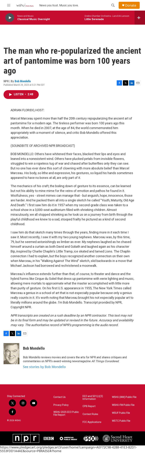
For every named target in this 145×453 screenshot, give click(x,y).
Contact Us (59, 397)
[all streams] (140, 18)
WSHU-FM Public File (123, 405)
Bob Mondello (23, 81)
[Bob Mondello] (11, 353)
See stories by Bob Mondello (44, 367)
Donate (130, 5)
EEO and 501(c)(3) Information (93, 397)
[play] (10, 18)
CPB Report (89, 406)
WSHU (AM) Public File (124, 397)
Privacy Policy (61, 405)
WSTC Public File (121, 421)
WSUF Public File (121, 413)
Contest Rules (90, 414)
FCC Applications (92, 422)
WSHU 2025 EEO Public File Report (66, 413)
